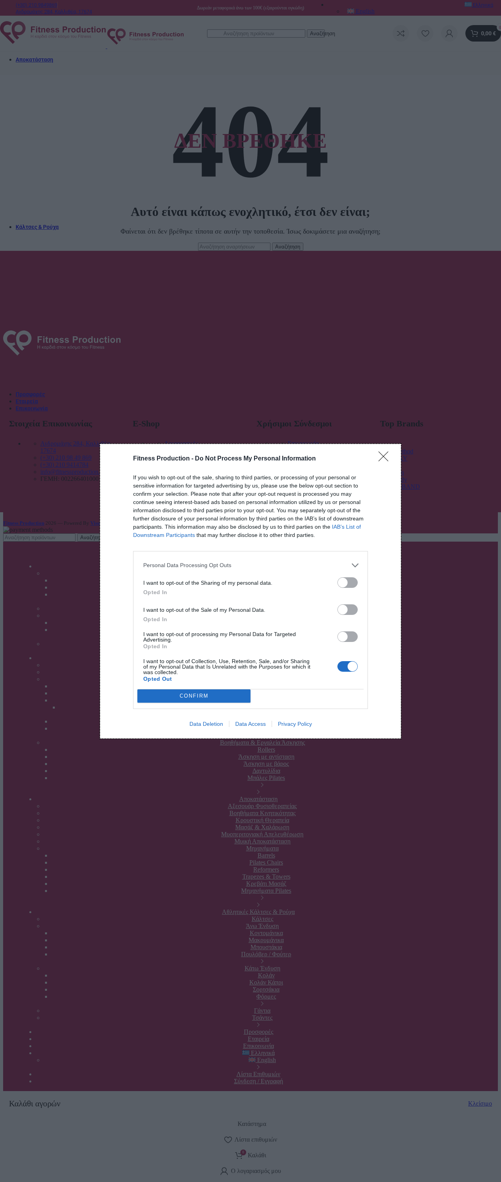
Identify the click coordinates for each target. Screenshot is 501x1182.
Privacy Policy (295, 724)
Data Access (250, 724)
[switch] (347, 582)
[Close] (385, 458)
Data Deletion (206, 724)
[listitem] (250, 565)
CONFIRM (194, 696)
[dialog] (250, 591)
